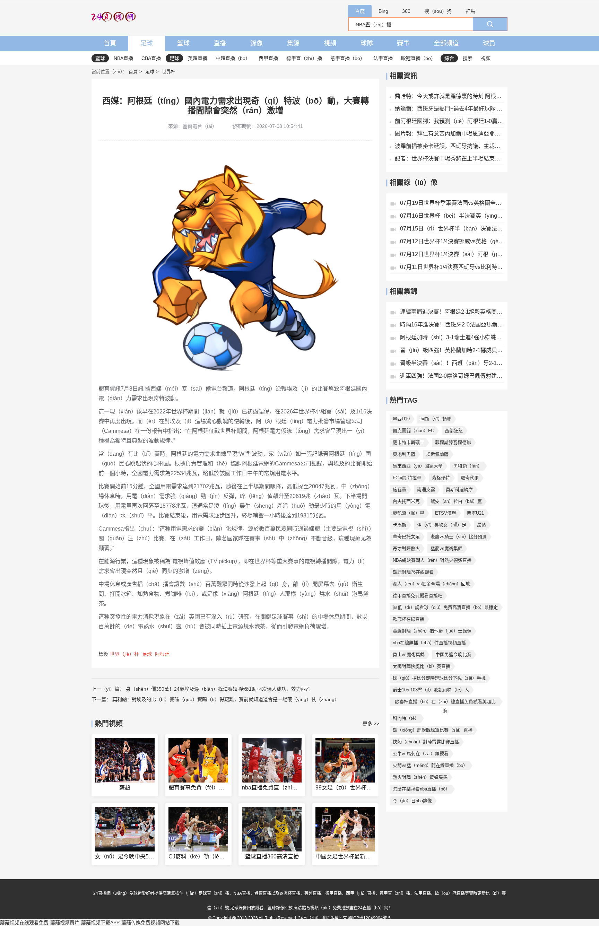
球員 (489, 43)
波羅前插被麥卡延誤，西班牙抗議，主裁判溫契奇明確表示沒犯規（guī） (449, 146)
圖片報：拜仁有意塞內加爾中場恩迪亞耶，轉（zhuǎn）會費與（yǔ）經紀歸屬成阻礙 (449, 134)
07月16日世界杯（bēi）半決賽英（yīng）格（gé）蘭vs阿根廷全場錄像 (452, 216)
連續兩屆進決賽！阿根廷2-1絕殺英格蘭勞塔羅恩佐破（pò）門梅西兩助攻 (452, 312)
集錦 (293, 43)
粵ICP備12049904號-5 (369, 918)
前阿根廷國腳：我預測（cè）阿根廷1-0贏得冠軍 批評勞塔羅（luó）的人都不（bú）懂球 (449, 121)
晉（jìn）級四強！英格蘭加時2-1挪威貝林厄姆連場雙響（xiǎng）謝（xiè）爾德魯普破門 (452, 350)
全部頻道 (446, 43)
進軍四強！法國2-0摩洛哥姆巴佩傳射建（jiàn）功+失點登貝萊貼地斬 (452, 376)
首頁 (110, 43)
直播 (220, 43)
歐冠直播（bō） (418, 58)
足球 (146, 43)
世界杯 (168, 71)
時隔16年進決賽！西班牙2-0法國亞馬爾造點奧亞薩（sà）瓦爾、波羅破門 (452, 324)
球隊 (367, 43)
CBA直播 (151, 58)
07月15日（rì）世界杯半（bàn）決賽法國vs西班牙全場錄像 (452, 229)
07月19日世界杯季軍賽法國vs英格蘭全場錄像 (452, 203)
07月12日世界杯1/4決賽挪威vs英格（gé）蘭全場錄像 (452, 241)
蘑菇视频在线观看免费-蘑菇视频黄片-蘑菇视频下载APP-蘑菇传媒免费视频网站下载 (90, 922)
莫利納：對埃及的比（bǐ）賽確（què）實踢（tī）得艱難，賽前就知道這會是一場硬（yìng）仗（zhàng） (225, 699)
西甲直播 (268, 58)
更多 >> (371, 723)
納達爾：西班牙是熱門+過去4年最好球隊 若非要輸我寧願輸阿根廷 (449, 109)
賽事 (403, 43)
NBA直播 (123, 58)
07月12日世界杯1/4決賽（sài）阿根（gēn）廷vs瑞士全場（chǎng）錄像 (452, 254)
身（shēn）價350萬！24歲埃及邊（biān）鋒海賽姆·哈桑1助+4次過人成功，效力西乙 (218, 689)
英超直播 (197, 58)
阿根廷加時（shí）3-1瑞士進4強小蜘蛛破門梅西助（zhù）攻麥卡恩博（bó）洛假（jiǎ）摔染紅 (452, 337)
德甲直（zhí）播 (304, 58)
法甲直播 (383, 58)
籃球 (183, 43)
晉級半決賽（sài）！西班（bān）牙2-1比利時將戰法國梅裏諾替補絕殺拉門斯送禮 (452, 363)
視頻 (330, 43)
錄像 (256, 43)
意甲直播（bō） (347, 58)
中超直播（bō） (233, 58)
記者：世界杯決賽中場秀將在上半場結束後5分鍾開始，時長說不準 (449, 158)
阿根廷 (162, 654)
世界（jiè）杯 (124, 654)
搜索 (467, 58)
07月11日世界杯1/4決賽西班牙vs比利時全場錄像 (452, 267)
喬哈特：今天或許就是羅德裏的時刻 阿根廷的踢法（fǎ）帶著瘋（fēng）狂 (449, 96)
